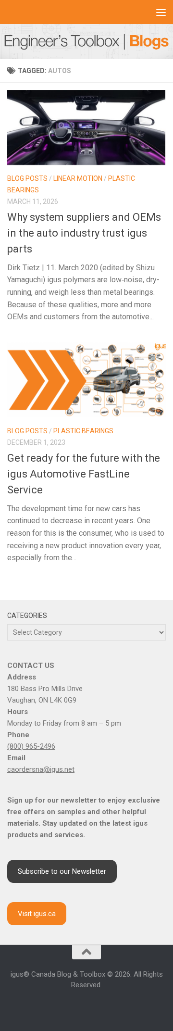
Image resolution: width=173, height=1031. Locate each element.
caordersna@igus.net (40, 769)
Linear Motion (77, 178)
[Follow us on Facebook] (52, 1006)
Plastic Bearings (83, 431)
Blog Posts (27, 178)
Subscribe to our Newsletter (62, 871)
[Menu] (161, 12)
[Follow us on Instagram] (63, 1006)
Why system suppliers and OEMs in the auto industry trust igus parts (84, 233)
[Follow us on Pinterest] (121, 1006)
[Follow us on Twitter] (98, 1006)
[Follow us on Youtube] (86, 1006)
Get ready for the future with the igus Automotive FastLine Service (83, 474)
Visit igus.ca (37, 913)
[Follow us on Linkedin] (75, 1006)
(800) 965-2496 (31, 746)
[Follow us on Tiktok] (109, 1006)
